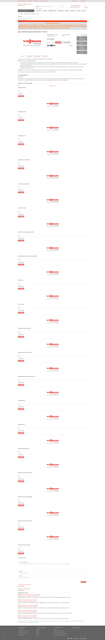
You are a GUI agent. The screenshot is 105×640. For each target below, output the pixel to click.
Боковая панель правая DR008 (25, 496)
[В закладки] (84, 35)
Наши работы (61, 10)
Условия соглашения (23, 633)
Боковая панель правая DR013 (25, 520)
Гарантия (45, 10)
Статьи (83, 10)
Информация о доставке (23, 630)
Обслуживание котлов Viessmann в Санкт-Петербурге (28, 595)
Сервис (37, 630)
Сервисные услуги (52, 10)
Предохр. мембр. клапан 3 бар (25, 352)
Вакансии (73, 10)
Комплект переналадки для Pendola (26, 232)
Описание (22, 56)
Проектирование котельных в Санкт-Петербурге (27, 606)
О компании (38, 10)
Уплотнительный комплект (24, 183)
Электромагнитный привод (24, 159)
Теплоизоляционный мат (23, 448)
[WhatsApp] (54, 45)
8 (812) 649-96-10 (76, 6)
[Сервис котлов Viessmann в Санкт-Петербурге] (52, 615)
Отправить (83, 581)
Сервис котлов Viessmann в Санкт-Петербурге (27, 617)
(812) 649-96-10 (61, 630)
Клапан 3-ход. (21, 304)
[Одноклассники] (49, 45)
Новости (37, 632)
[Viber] (53, 45)
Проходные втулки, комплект (24, 328)
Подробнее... (65, 80)
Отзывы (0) (29, 56)
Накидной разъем (22, 111)
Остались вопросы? (24, 562)
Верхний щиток (21, 424)
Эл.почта (21, 575)
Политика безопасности (23, 632)
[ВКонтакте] (48, 45)
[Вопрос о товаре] (79, 35)
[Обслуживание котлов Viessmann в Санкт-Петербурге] (52, 594)
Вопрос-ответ (37, 56)
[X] (51, 45)
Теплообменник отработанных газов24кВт (27, 256)
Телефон (21, 571)
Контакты (78, 10)
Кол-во (48, 42)
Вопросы (67, 10)
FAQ (37, 635)
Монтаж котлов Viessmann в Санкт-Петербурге (27, 611)
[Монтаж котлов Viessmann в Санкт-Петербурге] (52, 610)
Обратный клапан (22, 87)
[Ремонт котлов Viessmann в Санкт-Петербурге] (52, 600)
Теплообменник (21, 400)
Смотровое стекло (22, 207)
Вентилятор (20, 280)
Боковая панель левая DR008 (24, 472)
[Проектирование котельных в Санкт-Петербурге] (52, 605)
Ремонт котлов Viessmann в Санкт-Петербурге (27, 601)
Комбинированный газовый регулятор (26, 376)
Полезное (38, 633)
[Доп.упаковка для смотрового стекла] (32, 43)
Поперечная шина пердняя (24, 544)
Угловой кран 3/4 (21, 135)
